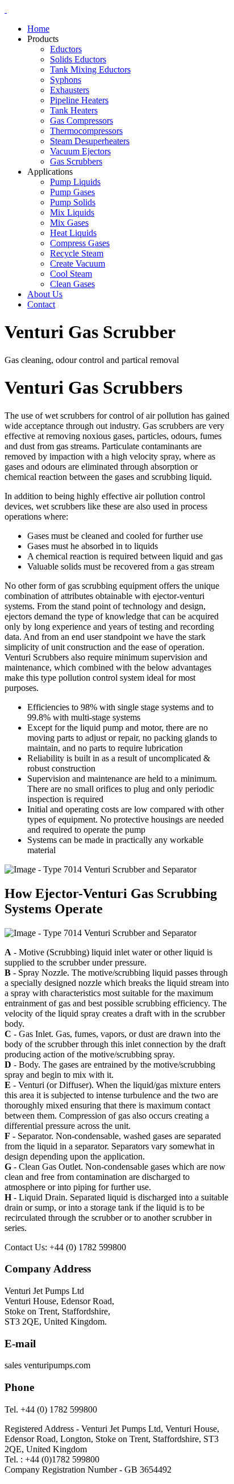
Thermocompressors (86, 131)
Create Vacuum (77, 263)
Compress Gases (80, 243)
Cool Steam (71, 274)
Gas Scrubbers (76, 161)
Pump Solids (72, 202)
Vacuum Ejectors (80, 151)
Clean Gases (72, 284)
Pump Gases (72, 192)
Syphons (65, 80)
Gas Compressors (81, 120)
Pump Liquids (75, 182)
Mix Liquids (72, 212)
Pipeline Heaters (79, 100)
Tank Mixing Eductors (90, 69)
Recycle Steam (76, 253)
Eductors (66, 49)
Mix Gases (69, 222)
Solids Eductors (78, 59)
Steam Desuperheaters (89, 141)
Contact (41, 304)
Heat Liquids (73, 233)
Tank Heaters (74, 110)
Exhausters (69, 90)
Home (38, 28)
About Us (44, 294)
